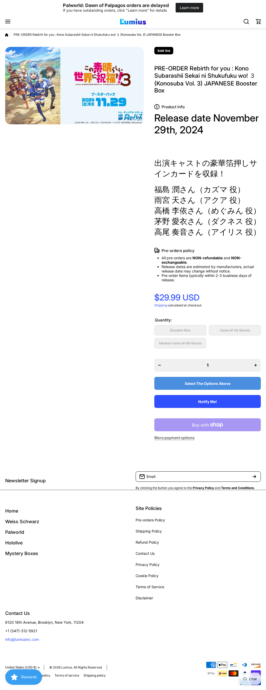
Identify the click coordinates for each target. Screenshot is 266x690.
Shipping (160, 305)
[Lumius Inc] (133, 21)
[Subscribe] (254, 476)
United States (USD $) (20, 667)
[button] (258, 21)
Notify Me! (207, 401)
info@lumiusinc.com (22, 639)
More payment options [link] (174, 437)
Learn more (189, 7)
